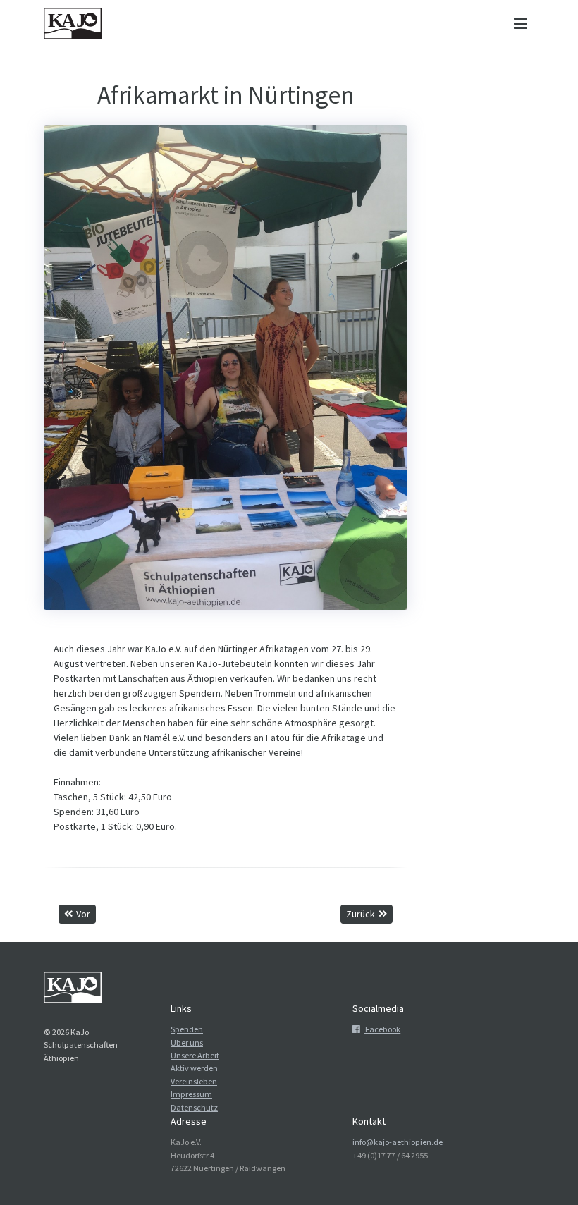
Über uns (187, 1042)
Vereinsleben (194, 1081)
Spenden (187, 1029)
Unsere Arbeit (195, 1055)
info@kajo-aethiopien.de (397, 1142)
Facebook (382, 1029)
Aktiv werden (194, 1068)
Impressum (191, 1094)
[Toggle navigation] (519, 24)
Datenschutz (194, 1107)
